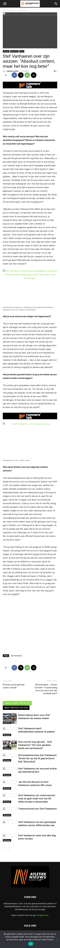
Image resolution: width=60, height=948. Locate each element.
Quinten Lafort (13, 71)
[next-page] (9, 849)
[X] (21, 75)
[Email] (33, 75)
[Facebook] (14, 75)
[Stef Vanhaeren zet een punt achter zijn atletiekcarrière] (10, 771)
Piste (21, 51)
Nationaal (22, 10)
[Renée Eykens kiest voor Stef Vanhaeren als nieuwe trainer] (10, 719)
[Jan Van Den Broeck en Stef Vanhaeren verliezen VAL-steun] (10, 785)
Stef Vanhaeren (16, 656)
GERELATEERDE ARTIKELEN (17, 703)
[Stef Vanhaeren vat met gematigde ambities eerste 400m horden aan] (10, 831)
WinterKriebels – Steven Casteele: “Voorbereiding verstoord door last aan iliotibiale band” (45, 689)
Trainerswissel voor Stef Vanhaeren (37, 808)
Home (5, 10)
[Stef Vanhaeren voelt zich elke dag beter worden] (10, 844)
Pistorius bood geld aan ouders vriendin (14, 686)
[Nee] (56, 939)
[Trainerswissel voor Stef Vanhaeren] (10, 811)
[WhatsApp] (27, 75)
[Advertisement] (30, 631)
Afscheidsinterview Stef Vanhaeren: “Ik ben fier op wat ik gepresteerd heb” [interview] (37, 758)
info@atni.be (43, 915)
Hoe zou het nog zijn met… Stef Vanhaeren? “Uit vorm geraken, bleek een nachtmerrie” (35, 745)
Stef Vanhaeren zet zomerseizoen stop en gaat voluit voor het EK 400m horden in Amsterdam (36, 798)
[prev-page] (4, 849)
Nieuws (13, 10)
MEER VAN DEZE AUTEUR (16, 707)
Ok (30, 944)
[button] (4, 4)
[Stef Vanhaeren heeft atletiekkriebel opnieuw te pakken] (10, 731)
